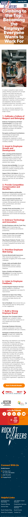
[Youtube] (24, 414)
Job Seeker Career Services (19, 501)
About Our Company (7, 512)
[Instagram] (9, 414)
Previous (2, 403)
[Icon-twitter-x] (19, 414)
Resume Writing (5, 504)
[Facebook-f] (4, 414)
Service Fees (4, 506)
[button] (25, 5)
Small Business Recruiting (5, 501)
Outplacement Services (18, 507)
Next (26, 403)
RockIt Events (18, 510)
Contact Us (17, 512)
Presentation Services (20, 504)
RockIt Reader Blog (6, 510)
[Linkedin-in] (14, 414)
